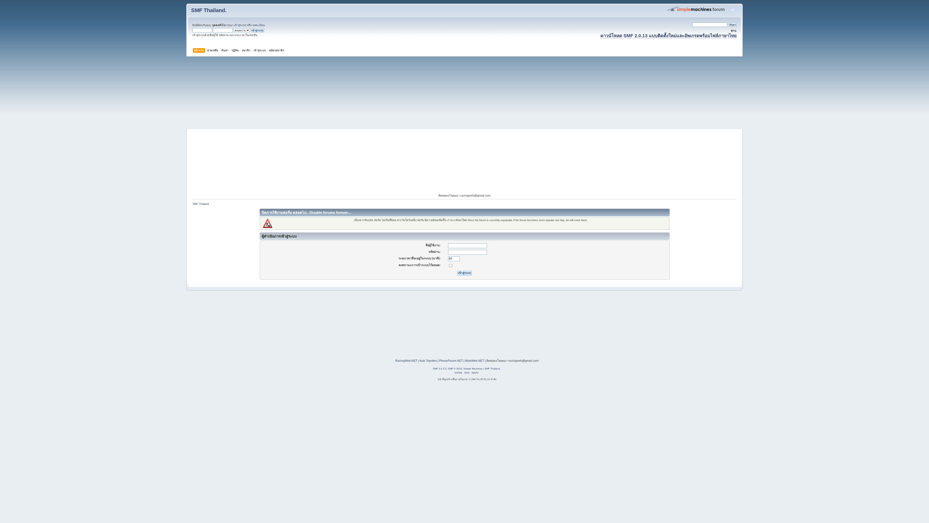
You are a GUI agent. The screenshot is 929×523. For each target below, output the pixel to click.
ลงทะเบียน (259, 25)
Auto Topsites (428, 360)
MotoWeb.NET (474, 360)
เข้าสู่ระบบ (240, 25)
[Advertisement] (464, 93)
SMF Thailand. (208, 10)
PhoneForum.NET (451, 360)
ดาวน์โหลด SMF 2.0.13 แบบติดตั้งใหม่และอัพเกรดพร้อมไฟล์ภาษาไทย (668, 35)
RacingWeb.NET (406, 360)
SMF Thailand (492, 368)
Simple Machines (473, 368)
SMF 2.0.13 (439, 368)
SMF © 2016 (455, 368)
